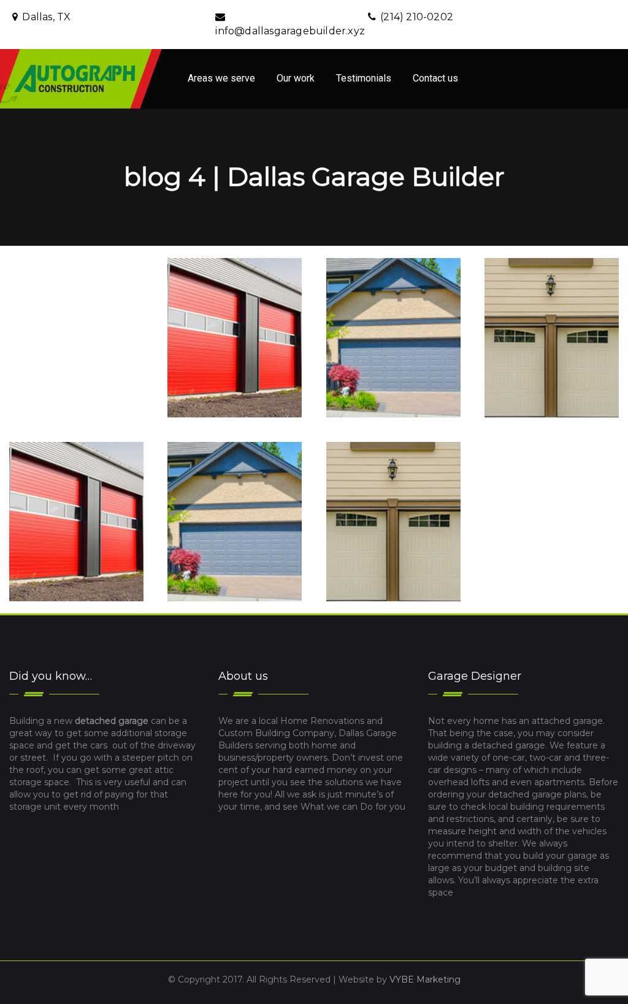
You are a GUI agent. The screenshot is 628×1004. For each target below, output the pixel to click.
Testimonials (363, 78)
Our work (296, 78)
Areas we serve (221, 78)
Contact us (435, 78)
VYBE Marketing (425, 979)
